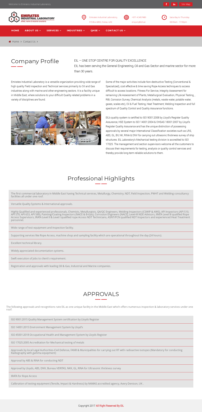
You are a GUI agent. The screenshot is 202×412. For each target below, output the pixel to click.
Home (15, 30)
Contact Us (29, 41)
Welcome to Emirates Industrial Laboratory (30, 4)
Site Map (185, 4)
